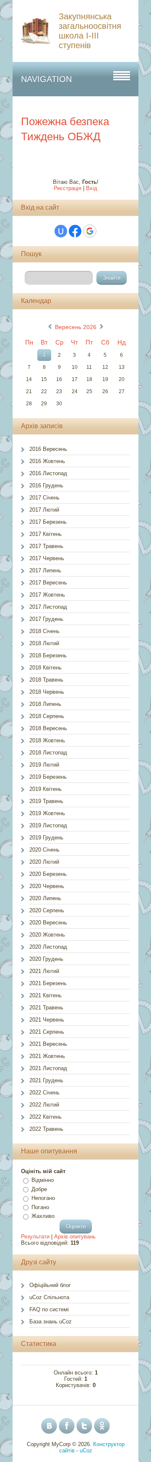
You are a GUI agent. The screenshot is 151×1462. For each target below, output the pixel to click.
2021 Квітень (45, 995)
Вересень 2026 (75, 326)
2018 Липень (45, 704)
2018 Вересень (48, 728)
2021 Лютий (44, 971)
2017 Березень (48, 522)
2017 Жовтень (47, 595)
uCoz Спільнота (49, 1297)
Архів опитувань (75, 1236)
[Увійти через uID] (61, 231)
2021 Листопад (48, 1068)
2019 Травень (46, 801)
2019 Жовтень (47, 813)
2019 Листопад (48, 825)
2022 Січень (44, 1092)
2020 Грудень (46, 959)
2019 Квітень (45, 789)
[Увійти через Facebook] (75, 231)
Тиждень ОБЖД (61, 136)
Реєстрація (67, 188)
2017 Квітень (45, 534)
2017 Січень (44, 497)
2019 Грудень (46, 837)
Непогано (43, 1198)
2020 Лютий (44, 862)
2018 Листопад (48, 752)
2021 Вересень (48, 1044)
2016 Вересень (48, 449)
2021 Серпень (46, 1032)
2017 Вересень (48, 582)
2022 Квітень (45, 1117)
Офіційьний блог (50, 1285)
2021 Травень (46, 1007)
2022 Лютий (44, 1105)
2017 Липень (45, 570)
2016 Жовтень (47, 461)
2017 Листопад (48, 607)
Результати (35, 1236)
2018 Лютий (44, 643)
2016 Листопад (48, 473)
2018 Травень (46, 680)
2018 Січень (44, 631)
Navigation (46, 79)
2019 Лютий (44, 765)
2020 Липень (45, 898)
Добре (39, 1189)
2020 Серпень (46, 910)
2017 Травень (46, 546)
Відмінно (42, 1180)
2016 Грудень (46, 485)
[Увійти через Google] (89, 231)
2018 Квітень (45, 667)
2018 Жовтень (47, 740)
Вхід (91, 188)
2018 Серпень (46, 716)
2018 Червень (46, 692)
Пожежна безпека (65, 121)
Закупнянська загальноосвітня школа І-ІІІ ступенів (90, 31)
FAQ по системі (49, 1309)
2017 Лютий (44, 510)
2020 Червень (46, 886)
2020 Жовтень (47, 935)
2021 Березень (48, 983)
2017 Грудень (46, 619)
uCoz (86, 1450)
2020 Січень (44, 850)
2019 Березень (48, 777)
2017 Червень (46, 558)
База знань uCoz (50, 1321)
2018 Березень (48, 655)
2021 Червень (46, 1020)
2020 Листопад (48, 947)
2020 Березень (48, 874)
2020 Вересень (48, 922)
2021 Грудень (46, 1080)
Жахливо (43, 1216)
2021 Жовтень (47, 1056)
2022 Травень (46, 1129)
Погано (40, 1207)
